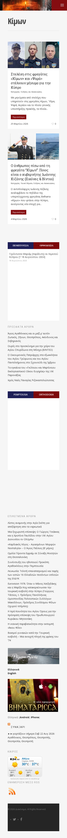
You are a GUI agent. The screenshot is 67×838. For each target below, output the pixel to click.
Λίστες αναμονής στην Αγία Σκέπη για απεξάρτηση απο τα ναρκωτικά (28, 524)
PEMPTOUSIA (21, 394)
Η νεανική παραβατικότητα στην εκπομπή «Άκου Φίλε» (31, 625)
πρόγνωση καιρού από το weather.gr (24, 779)
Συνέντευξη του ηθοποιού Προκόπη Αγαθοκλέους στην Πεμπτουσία (28, 563)
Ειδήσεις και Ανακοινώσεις (31, 92)
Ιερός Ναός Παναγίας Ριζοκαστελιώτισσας (31, 380)
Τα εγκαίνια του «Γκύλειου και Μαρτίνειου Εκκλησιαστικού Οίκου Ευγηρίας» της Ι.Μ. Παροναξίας (31, 371)
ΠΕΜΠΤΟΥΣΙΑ (21, 245)
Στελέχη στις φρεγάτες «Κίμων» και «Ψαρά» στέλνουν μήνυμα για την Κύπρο (31, 81)
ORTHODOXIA (46, 394)
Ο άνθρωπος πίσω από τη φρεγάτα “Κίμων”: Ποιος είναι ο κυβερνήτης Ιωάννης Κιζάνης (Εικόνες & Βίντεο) (33, 172)
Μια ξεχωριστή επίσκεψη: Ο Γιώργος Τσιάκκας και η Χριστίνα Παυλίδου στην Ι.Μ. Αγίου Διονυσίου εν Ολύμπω (33, 535)
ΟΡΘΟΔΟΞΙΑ (46, 245)
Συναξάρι (18, 727)
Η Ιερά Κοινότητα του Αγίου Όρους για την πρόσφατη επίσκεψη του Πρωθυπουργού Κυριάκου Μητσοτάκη (32, 615)
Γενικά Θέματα (26, 183)
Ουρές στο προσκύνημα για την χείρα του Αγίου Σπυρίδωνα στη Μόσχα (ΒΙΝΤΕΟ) (31, 347)
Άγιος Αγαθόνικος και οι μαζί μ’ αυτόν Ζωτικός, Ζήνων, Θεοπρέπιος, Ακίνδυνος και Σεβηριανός (33, 337)
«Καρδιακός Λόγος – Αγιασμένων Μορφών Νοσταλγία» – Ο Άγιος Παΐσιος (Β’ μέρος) (32, 546)
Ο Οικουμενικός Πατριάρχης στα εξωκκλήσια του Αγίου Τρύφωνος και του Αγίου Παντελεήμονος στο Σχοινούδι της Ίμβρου (32, 358)
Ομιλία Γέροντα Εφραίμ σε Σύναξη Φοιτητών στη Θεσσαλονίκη (33, 555)
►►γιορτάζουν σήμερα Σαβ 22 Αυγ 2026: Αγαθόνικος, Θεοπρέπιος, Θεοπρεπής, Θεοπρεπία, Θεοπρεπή (31, 737)
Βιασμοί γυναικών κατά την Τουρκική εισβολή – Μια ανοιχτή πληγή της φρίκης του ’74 (33, 636)
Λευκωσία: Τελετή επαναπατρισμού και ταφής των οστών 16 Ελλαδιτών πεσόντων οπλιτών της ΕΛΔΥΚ (33, 574)
